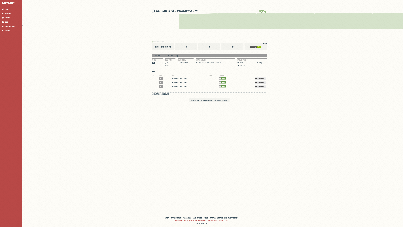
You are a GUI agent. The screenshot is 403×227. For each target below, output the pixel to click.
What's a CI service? (212, 220)
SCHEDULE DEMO (233, 218)
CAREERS (205, 218)
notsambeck (165, 11)
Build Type (168, 60)
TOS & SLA (191, 220)
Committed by (182, 60)
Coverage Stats (241, 60)
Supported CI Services (200, 220)
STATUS (167, 218)
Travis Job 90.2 (261, 82)
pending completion (165, 55)
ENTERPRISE (213, 218)
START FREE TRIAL (222, 218)
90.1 (161, 78)
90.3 (161, 86)
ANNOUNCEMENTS (179, 220)
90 (196, 11)
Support (199, 218)
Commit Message (200, 60)
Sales (194, 218)
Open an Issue (187, 218)
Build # (154, 60)
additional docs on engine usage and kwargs (208, 62)
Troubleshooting (176, 218)
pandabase (184, 11)
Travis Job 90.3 (261, 86)
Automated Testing (223, 220)
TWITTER (186, 220)
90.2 (161, 82)
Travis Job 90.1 (261, 78)
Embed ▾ (265, 43)
